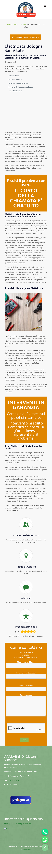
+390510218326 (13, 780)
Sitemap (7, 824)
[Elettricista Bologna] (26, 10)
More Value (27, 849)
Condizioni (27, 824)
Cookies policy (17, 824)
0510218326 (26, 655)
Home (9, 24)
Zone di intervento (19, 24)
